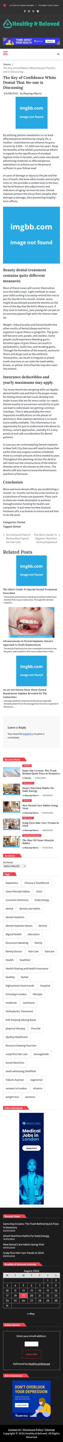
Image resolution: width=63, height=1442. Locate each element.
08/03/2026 (47, 830)
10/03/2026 (47, 795)
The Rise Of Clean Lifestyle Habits (38, 842)
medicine (11, 1002)
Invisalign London (16, 994)
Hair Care (28, 818)
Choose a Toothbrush (36, 882)
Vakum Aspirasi (15, 1079)
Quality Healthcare (17, 1037)
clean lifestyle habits (18, 891)
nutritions (29, 1002)
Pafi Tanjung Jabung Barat (21, 1019)
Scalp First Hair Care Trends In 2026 (40, 824)
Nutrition (28, 783)
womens (30, 1096)
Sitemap (50, 1429)
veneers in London (16, 1088)
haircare (49, 951)
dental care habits (29, 908)
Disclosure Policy (33, 1429)
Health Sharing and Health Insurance (27, 968)
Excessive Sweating (17, 942)
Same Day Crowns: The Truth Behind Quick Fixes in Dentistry (41, 772)
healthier (25, 959)
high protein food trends (20, 985)
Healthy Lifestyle (32, 835)
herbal (24, 977)
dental (17, 526)
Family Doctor (14, 951)
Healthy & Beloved (39, 1363)
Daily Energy (42, 900)
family (38, 942)
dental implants (15, 917)
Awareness (12, 882)
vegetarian (36, 1079)
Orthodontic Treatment (19, 1011)
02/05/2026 (40, 778)
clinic (39, 891)
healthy (10, 977)
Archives (8, 862)
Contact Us (14, 1429)
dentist (43, 925)
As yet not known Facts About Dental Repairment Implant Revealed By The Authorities (25, 693)
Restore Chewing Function (21, 1045)
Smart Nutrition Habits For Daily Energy (38, 789)
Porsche (36, 1028)
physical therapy (15, 1028)
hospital (45, 985)
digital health (14, 934)
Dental (21, 522)
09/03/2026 (47, 813)
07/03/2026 (47, 848)
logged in (28, 733)
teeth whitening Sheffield (21, 1071)
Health (27, 766)
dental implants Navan (19, 925)
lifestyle (37, 994)
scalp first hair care (17, 1054)
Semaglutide (41, 1054)
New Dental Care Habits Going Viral (40, 807)
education (34, 934)
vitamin (37, 1088)
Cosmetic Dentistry (17, 900)
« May (31, 1313)
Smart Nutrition (15, 1062)
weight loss (12, 1096)
